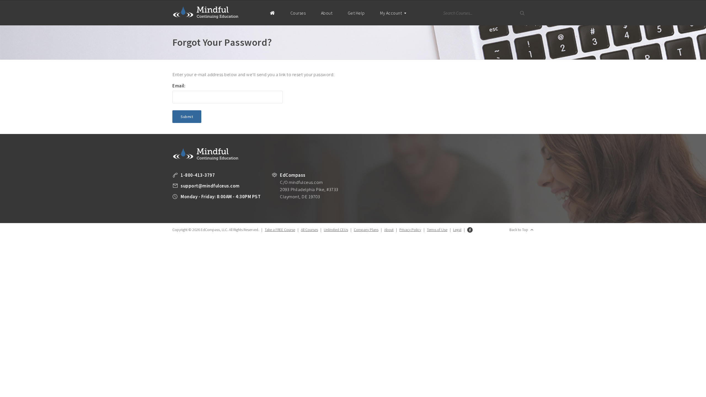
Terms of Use (437, 229)
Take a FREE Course (280, 229)
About (327, 13)
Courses (298, 13)
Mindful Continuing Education (205, 12)
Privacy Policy (410, 229)
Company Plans (366, 229)
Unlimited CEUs (336, 229)
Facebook (470, 230)
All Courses (309, 229)
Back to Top (518, 229)
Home (272, 12)
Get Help (356, 13)
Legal (457, 229)
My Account (391, 13)
